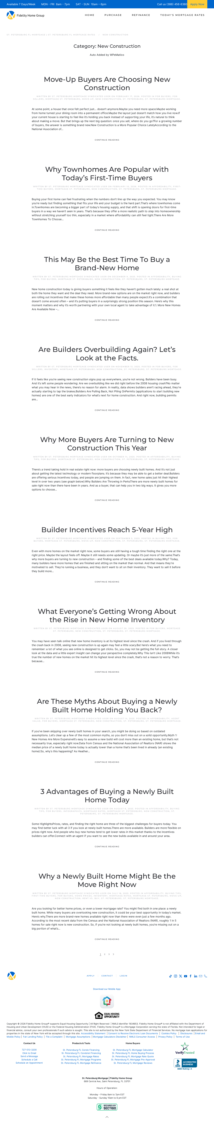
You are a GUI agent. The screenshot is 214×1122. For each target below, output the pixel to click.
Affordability (162, 186)
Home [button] (89, 15)
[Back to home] (25, 15)
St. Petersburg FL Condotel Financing (81, 1053)
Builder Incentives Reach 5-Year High (107, 529)
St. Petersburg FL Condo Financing (81, 1050)
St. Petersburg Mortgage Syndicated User (81, 96)
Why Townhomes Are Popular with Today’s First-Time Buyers (107, 173)
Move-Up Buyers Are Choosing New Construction (107, 83)
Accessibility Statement (93, 1033)
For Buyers (163, 96)
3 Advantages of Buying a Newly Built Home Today (107, 795)
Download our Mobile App (106, 989)
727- (29, 1049)
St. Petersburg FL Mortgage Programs (81, 1059)
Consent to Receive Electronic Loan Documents (133, 1033)
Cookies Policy (169, 1033)
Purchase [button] (113, 15)
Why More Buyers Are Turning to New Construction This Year (107, 443)
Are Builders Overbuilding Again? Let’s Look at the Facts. (107, 353)
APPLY (91, 976)
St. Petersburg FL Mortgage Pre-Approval (133, 1059)
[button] (107, 1117)
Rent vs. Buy (90, 898)
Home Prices (83, 896)
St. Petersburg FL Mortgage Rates (81, 1056)
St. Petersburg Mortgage (162, 99)
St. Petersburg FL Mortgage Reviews (133, 1063)
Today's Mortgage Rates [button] (182, 15)
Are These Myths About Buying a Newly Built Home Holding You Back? (107, 705)
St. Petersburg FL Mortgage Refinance (81, 1063)
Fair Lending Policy (33, 1036)
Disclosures (186, 1033)
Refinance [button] (141, 15)
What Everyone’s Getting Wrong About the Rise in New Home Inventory (107, 615)
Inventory (51, 369)
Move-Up (88, 99)
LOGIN (123, 976)
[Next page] (113, 954)
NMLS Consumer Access (142, 1036)
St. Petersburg (133, 99)
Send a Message (29, 1056)
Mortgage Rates (95, 811)
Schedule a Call (29, 1059)
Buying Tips (163, 538)
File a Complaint (54, 1036)
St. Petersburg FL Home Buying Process (133, 1053)
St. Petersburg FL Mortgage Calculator (133, 1050)
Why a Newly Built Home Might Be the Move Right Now (107, 880)
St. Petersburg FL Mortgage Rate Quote (133, 1056)
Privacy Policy (165, 1036)
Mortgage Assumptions (78, 1036)
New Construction (108, 99)
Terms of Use (183, 1036)
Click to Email (29, 1053)
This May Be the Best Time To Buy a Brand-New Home (107, 263)
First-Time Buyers (44, 896)
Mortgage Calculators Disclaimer (110, 1036)
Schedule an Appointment (29, 1062)
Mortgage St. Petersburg (62, 99)
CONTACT (107, 976)
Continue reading (107, 140)
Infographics (72, 811)
